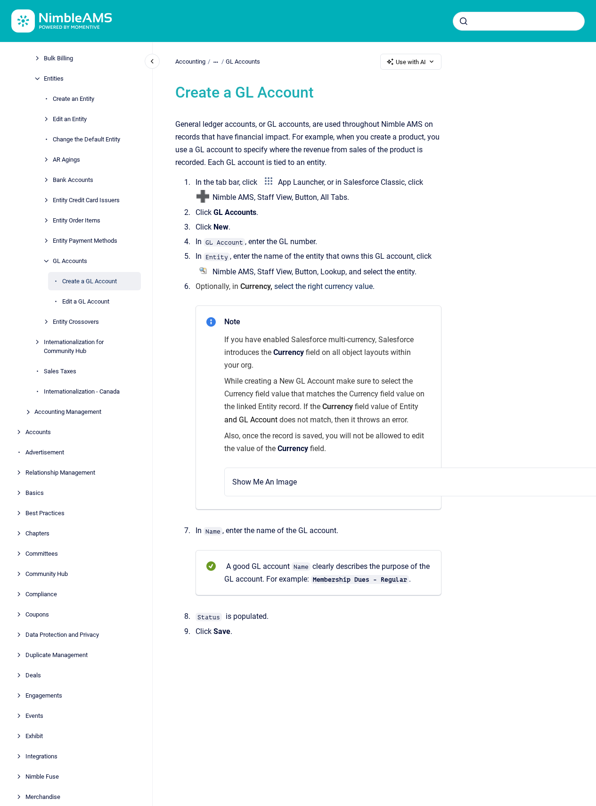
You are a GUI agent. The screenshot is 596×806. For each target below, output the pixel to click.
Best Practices (45, 513)
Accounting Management (67, 411)
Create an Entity (73, 98)
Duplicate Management (56, 654)
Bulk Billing (58, 58)
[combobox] (518, 21)
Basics (34, 492)
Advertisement (44, 452)
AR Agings (66, 159)
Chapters (37, 533)
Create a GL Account (89, 281)
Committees (41, 553)
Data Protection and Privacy (62, 634)
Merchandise (42, 796)
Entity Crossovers (76, 321)
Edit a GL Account (85, 301)
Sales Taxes (60, 371)
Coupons (37, 614)
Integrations (41, 756)
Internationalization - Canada (82, 391)
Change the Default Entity (86, 139)
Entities (54, 78)
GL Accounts (70, 260)
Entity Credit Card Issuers (86, 200)
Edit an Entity (70, 119)
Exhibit (34, 736)
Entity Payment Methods (85, 240)
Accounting (190, 61)
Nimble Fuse (42, 776)
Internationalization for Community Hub (74, 346)
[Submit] (463, 21)
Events (34, 715)
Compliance (41, 594)
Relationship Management (60, 472)
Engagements (43, 695)
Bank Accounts (73, 179)
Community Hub (46, 573)
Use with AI (411, 62)
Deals (33, 675)
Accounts (38, 432)
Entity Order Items (76, 220)
